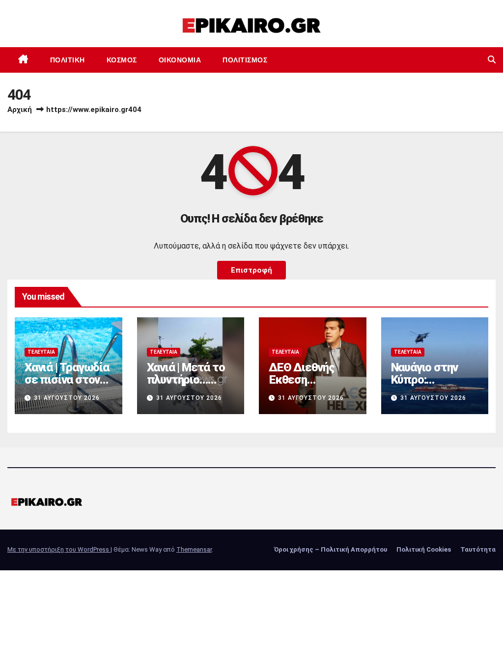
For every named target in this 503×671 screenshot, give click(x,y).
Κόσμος (122, 60)
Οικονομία (180, 60)
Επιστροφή (251, 270)
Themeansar (194, 549)
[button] (492, 59)
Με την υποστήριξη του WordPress (59, 549)
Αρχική (19, 109)
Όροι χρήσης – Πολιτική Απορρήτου (330, 549)
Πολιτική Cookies (423, 549)
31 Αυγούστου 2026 (67, 397)
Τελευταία (41, 352)
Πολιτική (67, 60)
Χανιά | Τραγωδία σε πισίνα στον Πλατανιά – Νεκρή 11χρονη (67, 386)
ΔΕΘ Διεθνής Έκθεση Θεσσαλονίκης (305, 380)
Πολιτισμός (245, 60)
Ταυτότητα (478, 549)
